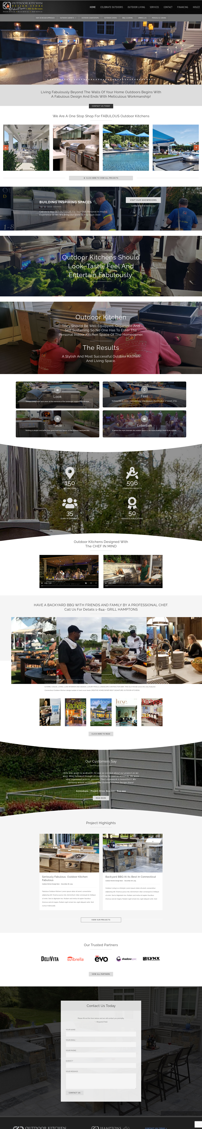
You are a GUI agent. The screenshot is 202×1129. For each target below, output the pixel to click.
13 (76, 79)
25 (105, 79)
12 (74, 79)
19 (91, 79)
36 (132, 79)
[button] (5, 147)
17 (86, 79)
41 (144, 79)
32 (122, 79)
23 (101, 79)
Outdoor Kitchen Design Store (51, 890)
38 (137, 79)
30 (118, 79)
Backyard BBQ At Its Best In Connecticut (130, 883)
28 (113, 79)
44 (151, 79)
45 (154, 79)
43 (149, 79)
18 (89, 79)
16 (84, 79)
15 (81, 79)
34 (127, 79)
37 (135, 79)
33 (125, 79)
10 (69, 79)
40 (142, 79)
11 (72, 79)
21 (96, 79)
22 (98, 79)
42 (147, 79)
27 (110, 79)
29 (115, 79)
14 (79, 79)
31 (120, 79)
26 (108, 79)
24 (103, 79)
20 (93, 79)
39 (139, 79)
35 (130, 79)
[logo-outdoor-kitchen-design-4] (22, 2)
